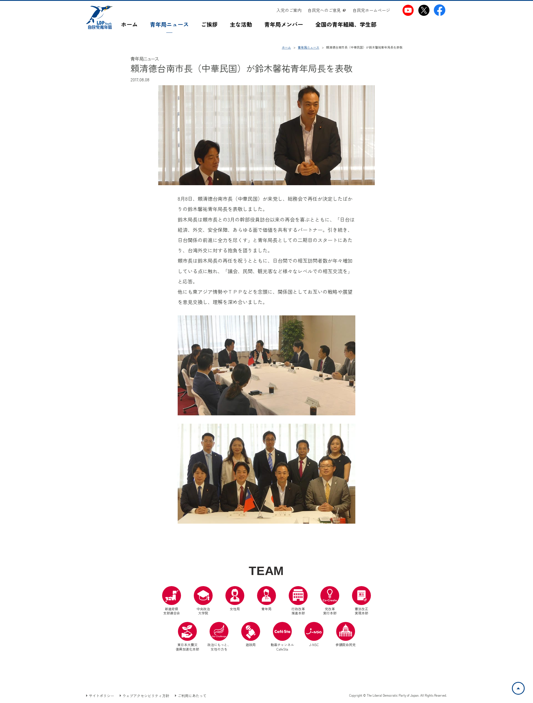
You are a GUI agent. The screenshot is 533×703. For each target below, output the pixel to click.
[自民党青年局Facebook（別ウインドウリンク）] (439, 10)
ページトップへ (524, 685)
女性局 (235, 608)
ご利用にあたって (192, 695)
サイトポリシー (101, 695)
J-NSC (314, 644)
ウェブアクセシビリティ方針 (145, 695)
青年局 (266, 608)
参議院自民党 (345, 634)
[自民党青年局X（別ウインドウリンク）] (423, 10)
